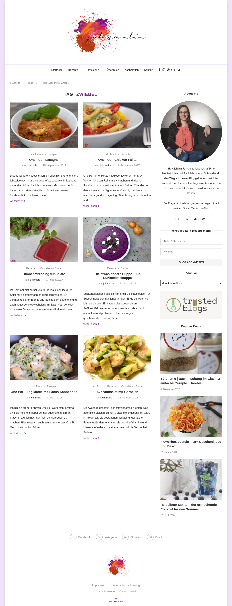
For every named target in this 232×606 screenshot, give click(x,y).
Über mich (113, 69)
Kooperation (132, 69)
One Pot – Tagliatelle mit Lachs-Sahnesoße (44, 392)
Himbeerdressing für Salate (44, 274)
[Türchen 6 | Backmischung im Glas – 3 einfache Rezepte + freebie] (191, 353)
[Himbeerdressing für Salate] (44, 239)
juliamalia (31, 165)
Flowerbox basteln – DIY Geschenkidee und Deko (190, 444)
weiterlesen (16, 200)
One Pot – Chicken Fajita (117, 160)
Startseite (57, 69)
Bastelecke (92, 69)
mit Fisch (37, 386)
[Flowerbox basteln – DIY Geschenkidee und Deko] (191, 416)
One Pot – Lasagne (44, 160)
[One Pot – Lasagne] (44, 125)
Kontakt (148, 69)
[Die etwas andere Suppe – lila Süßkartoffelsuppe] (117, 239)
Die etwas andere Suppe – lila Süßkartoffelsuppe (117, 276)
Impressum (99, 585)
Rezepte (73, 69)
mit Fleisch (37, 154)
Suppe (124, 268)
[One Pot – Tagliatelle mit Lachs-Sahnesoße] (44, 357)
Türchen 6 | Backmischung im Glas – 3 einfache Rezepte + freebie (190, 381)
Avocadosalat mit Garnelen (117, 392)
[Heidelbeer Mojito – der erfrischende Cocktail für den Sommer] (191, 479)
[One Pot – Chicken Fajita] (117, 125)
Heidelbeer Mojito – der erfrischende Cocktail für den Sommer (188, 507)
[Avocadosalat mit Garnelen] (117, 357)
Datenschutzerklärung (126, 585)
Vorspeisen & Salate (50, 268)
